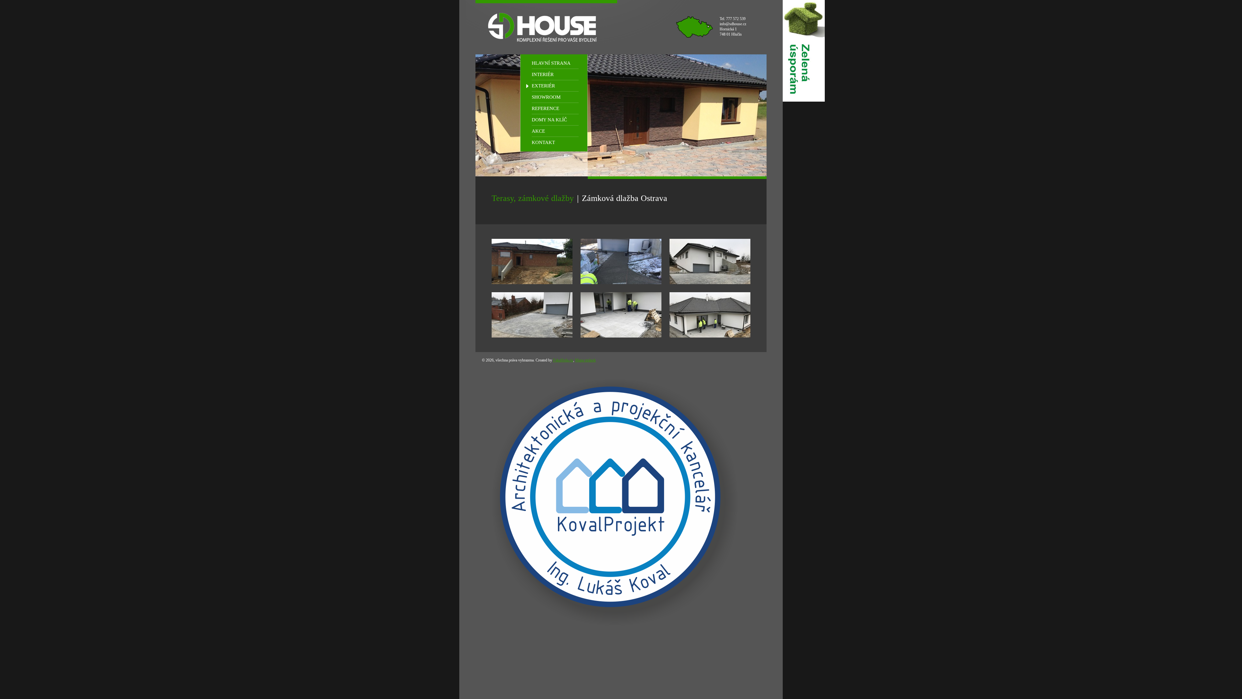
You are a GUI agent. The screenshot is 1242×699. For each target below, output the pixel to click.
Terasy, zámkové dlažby (533, 198)
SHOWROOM (546, 97)
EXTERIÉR (543, 85)
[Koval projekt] (610, 496)
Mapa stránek (585, 360)
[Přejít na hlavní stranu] (546, 27)
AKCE (538, 131)
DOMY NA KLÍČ (549, 119)
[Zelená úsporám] (804, 51)
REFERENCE (545, 108)
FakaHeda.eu (563, 360)
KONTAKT (543, 142)
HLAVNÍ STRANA (551, 63)
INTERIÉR (543, 74)
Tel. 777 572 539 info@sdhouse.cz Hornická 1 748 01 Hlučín (733, 27)
